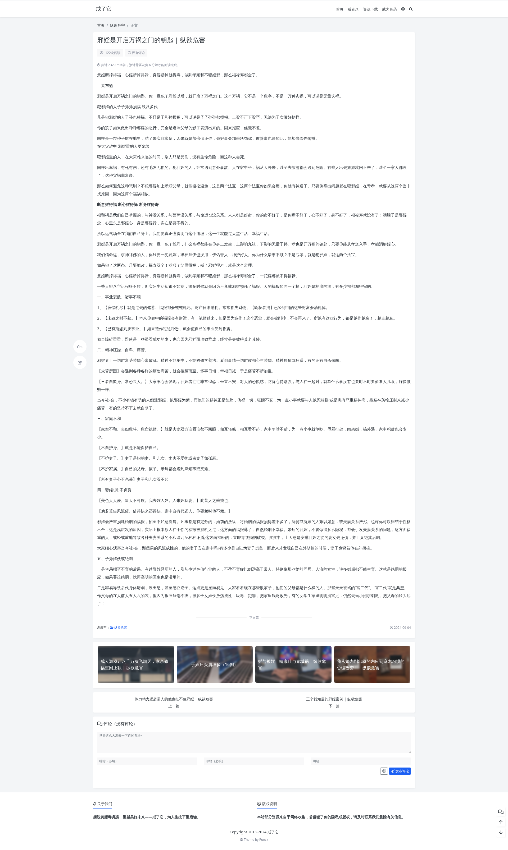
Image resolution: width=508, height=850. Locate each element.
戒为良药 (389, 9)
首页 (339, 9)
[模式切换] (403, 9)
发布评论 (401, 771)
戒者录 (353, 9)
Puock (263, 839)
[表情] (384, 771)
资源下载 (370, 9)
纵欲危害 (117, 25)
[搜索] (411, 9)
